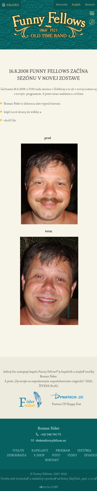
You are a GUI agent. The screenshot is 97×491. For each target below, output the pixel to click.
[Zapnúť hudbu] (92, 22)
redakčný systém (43, 479)
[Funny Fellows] (48, 37)
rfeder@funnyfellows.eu (51, 440)
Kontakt (52, 460)
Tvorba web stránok (13, 479)
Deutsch (90, 4)
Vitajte (18, 450)
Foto (56, 455)
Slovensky (61, 4)
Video (72, 455)
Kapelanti (40, 450)
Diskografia (16, 455)
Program (63, 450)
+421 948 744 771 (50, 434)
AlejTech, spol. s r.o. (81, 479)
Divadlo (90, 455)
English (76, 4)
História (84, 450)
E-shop (39, 455)
